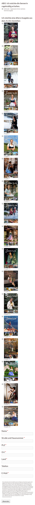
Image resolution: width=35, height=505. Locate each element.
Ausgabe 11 (7, 269)
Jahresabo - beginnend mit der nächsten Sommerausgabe (14, 9)
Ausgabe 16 (7, 381)
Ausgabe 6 (7, 156)
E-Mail (5, 473)
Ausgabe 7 (7, 179)
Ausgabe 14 (7, 336)
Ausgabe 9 (7, 224)
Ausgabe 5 (7, 133)
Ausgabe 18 (7, 427)
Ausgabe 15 (7, 359)
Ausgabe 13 (7, 314)
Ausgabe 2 (7, 66)
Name (5, 431)
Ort (4, 452)
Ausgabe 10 (7, 246)
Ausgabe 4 (7, 111)
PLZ (4, 445)
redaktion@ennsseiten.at (7, 485)
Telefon (5, 466)
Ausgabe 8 (7, 201)
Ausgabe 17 (7, 404)
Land (4, 459)
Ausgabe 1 (7, 43)
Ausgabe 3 (7, 88)
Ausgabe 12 (7, 291)
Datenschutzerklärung (7, 496)
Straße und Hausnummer (13, 438)
